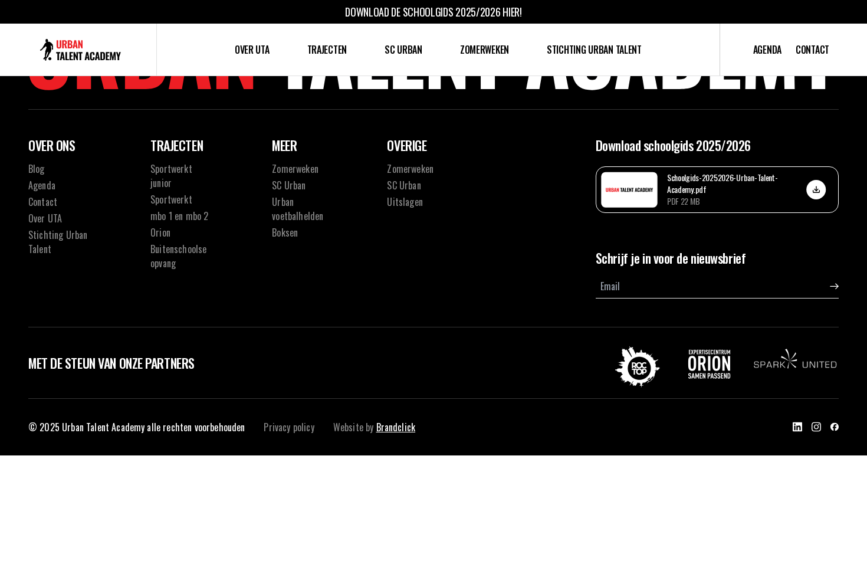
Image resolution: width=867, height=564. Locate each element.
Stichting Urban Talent (594, 49)
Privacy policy (289, 427)
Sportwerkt (327, 112)
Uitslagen (403, 136)
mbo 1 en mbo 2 (327, 136)
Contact (812, 49)
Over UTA (252, 49)
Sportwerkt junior (327, 88)
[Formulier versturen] (834, 286)
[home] (80, 50)
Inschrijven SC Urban (403, 112)
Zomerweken (484, 49)
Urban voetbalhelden (297, 209)
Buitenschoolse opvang (327, 185)
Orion (327, 160)
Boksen (285, 232)
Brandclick (396, 427)
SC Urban (403, 88)
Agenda (767, 49)
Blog (36, 169)
